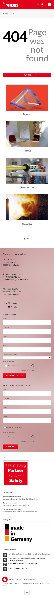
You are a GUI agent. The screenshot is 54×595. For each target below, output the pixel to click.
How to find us (7, 583)
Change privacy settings (5, 579)
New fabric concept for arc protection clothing (23, 563)
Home (27, 239)
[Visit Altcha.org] (32, 366)
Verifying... (11, 437)
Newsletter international (14, 427)
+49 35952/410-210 (12, 274)
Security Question (9, 361)
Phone (6, 336)
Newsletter (17, 583)
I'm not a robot (13, 366)
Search (27, 75)
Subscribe (11, 447)
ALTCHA (31, 370)
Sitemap (35, 583)
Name (6, 318)
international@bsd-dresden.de (17, 280)
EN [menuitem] (42, 4)
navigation (49, 4)
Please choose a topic (10, 354)
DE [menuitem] (38, 4)
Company (6, 327)
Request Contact (14, 375)
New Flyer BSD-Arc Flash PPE (17, 568)
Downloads (27, 583)
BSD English (6, 13)
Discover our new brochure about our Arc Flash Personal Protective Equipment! (26, 560)
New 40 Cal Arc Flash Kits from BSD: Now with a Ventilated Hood (29, 554)
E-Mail (6, 345)
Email (6, 416)
